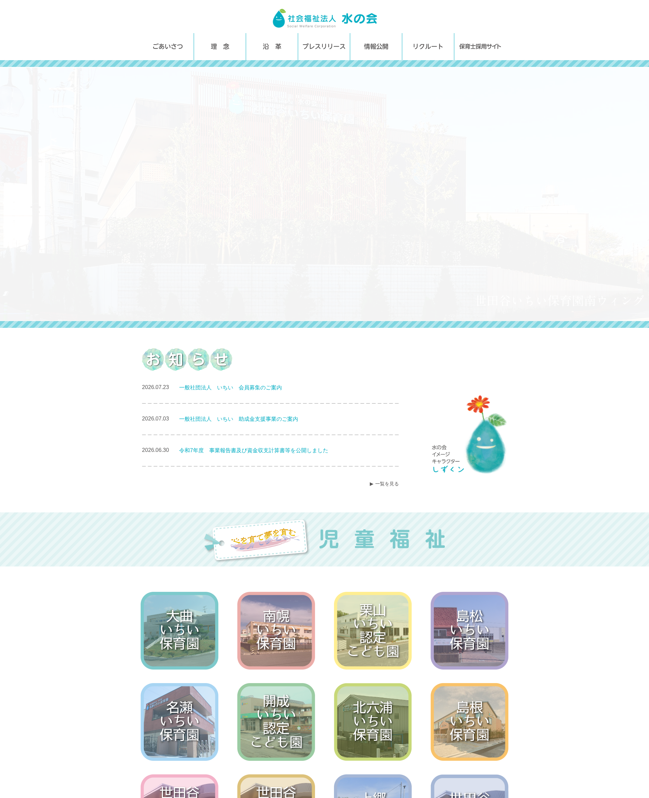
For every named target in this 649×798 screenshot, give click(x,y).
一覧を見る (387, 483)
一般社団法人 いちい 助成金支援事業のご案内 (238, 419)
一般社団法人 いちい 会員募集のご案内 (230, 387)
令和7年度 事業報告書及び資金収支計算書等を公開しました (253, 450)
